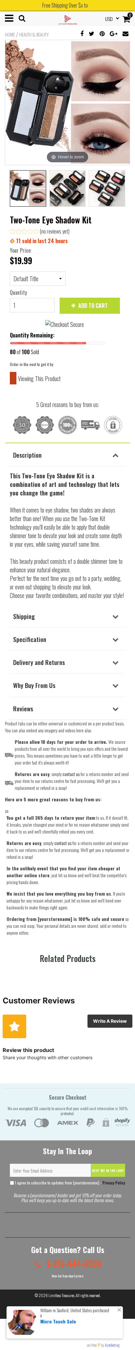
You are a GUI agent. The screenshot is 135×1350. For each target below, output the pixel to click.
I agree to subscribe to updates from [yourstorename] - (69, 1182)
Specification (29, 639)
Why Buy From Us (34, 685)
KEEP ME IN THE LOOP (108, 1170)
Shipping (24, 616)
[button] (39, 232)
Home (10, 34)
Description (27, 454)
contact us (62, 842)
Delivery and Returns (39, 662)
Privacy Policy (114, 1182)
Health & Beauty (34, 34)
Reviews (23, 708)
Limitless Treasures (61, 1295)
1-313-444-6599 (72, 1263)
